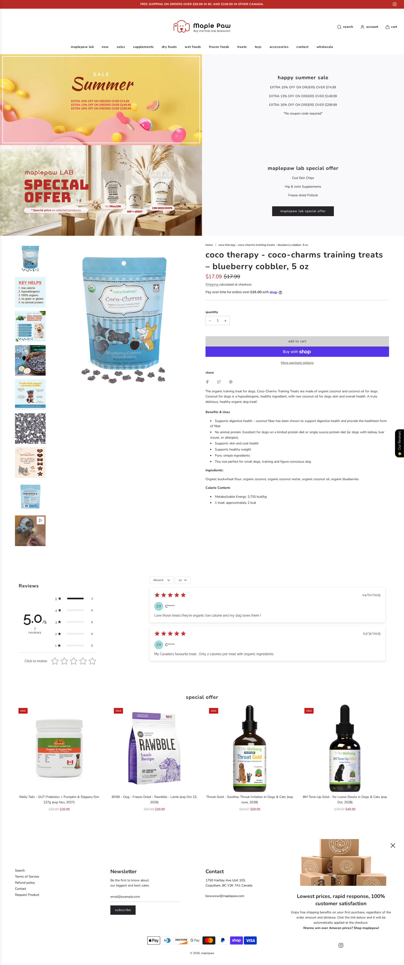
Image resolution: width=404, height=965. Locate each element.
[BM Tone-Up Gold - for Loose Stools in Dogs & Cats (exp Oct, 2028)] (345, 748)
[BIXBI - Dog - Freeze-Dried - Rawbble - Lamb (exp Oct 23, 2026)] (154, 748)
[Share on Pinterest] (230, 381)
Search (20, 870)
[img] (170, 595)
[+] (225, 320)
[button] (74, 598)
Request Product (27, 895)
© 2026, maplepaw (202, 953)
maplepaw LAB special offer (303, 211)
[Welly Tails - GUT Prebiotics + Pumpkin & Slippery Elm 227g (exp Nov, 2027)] (59, 748)
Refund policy (25, 882)
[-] (210, 320)
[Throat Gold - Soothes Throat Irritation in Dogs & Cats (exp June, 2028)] (250, 748)
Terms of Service (27, 876)
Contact (20, 888)
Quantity (212, 312)
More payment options (297, 363)
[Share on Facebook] (207, 381)
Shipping (212, 284)
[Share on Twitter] (219, 381)
